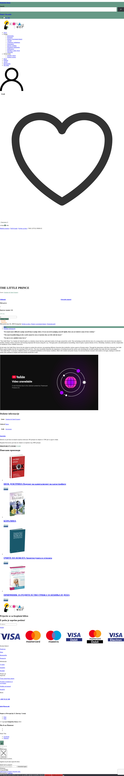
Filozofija (10, 52)
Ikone (5, 59)
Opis (5, 327)
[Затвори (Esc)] (6, 746)
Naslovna (2, 649)
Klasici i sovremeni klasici (14, 39)
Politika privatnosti (5, 686)
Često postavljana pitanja (7, 678)
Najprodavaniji (51, 324)
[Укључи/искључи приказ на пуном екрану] (2, 746)
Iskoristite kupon (22, 766)
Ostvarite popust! (66, 299)
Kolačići (2, 689)
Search (2, 6)
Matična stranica (4, 228)
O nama (2, 664)
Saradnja (2, 667)
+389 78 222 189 (5, 699)
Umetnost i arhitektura (13, 42)
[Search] (121, 9)
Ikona (7, 424)
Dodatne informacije (9, 328)
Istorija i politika (12, 45)
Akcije (5, 62)
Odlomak (3, 299)
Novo (5, 32)
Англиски (8, 429)
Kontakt (2, 670)
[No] (63, 775)
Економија (10, 44)
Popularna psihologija (13, 47)
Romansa (10, 37)
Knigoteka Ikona (5, 2)
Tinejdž (9, 41)
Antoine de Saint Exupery (11, 292)
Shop (1, 652)
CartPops (10, 773)
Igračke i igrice (11, 55)
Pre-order (6, 65)
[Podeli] (4, 746)
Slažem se (48, 775)
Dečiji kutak (13, 228)
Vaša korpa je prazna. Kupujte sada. (10, 771)
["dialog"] (62, 761)
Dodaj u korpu (4, 319)
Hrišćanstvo (10, 49)
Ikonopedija (7, 63)
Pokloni (6, 60)
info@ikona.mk (5, 706)
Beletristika (10, 36)
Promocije (3, 658)
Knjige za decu (11, 57)
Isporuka (3, 436)
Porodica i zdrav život (13, 50)
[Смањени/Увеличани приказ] (0, 746)
